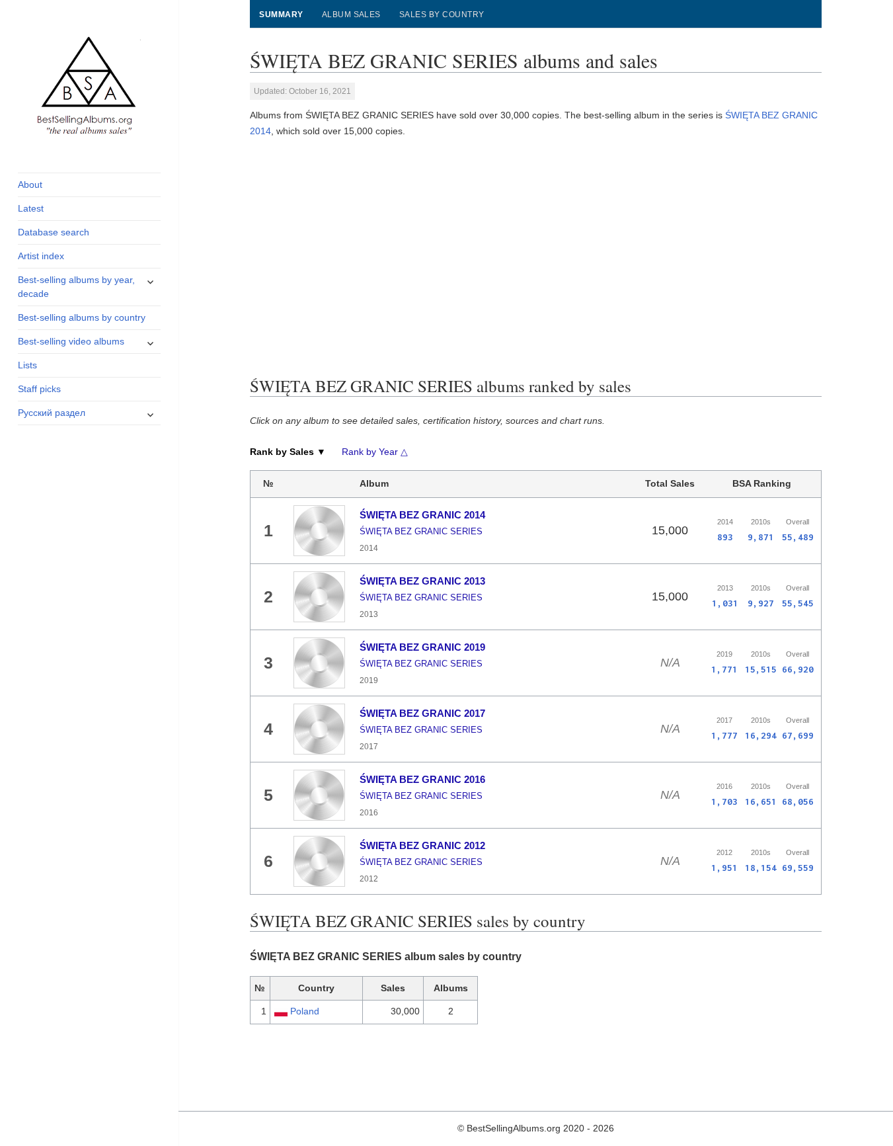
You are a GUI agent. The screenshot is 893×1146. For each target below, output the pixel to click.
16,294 (761, 735)
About (30, 184)
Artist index (41, 256)
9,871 (761, 537)
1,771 (724, 669)
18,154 (761, 867)
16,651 (761, 801)
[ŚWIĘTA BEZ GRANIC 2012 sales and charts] (319, 861)
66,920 (798, 669)
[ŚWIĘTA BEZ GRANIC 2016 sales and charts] (319, 795)
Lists (27, 365)
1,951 (724, 867)
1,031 (725, 603)
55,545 (798, 603)
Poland (304, 1011)
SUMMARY (281, 14)
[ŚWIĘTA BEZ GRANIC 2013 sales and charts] (319, 596)
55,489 (798, 537)
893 (725, 537)
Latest (31, 208)
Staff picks (39, 389)
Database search (53, 232)
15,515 (761, 669)
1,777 (724, 735)
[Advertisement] (536, 254)
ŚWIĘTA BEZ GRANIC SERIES (421, 531)
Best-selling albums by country (81, 317)
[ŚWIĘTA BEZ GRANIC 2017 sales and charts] (319, 729)
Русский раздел (51, 412)
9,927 (761, 603)
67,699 (798, 735)
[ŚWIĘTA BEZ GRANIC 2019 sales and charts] (319, 662)
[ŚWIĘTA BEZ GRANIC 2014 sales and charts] (319, 530)
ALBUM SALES (351, 14)
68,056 (798, 801)
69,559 (798, 867)
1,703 (724, 801)
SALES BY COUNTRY (442, 14)
